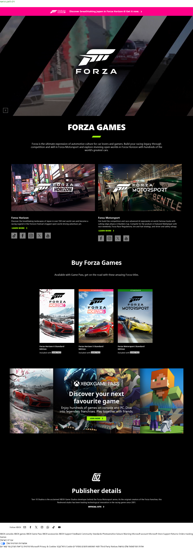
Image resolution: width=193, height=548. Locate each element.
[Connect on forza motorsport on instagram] (109, 238)
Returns (174, 533)
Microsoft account (140, 533)
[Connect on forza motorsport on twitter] (118, 238)
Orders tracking (186, 533)
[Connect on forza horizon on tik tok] (14, 236)
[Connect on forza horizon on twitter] (39, 236)
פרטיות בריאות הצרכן (20, 546)
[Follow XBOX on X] (36, 527)
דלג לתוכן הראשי (7, 1)
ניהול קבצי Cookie (64, 546)
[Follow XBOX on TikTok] (53, 527)
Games (3, 537)
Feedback (76, 533)
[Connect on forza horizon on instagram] (31, 236)
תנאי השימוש (94, 546)
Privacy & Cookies (48, 546)
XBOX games (20, 533)
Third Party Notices (109, 546)
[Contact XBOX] (25, 527)
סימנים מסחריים (80, 546)
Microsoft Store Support (160, 533)
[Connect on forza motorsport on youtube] (126, 238)
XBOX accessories (50, 533)
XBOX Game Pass (34, 533)
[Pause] (5, 110)
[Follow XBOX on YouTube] (59, 527)
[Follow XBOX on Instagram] (42, 527)
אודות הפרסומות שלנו (134, 546)
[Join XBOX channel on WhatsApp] (48, 527)
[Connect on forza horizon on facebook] (23, 236)
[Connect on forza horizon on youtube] (48, 236)
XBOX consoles (7, 533)
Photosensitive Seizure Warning (116, 533)
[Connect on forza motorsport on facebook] (101, 238)
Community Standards (91, 533)
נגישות (121, 546)
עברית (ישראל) (6, 540)
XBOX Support (65, 533)
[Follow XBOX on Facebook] (30, 527)
